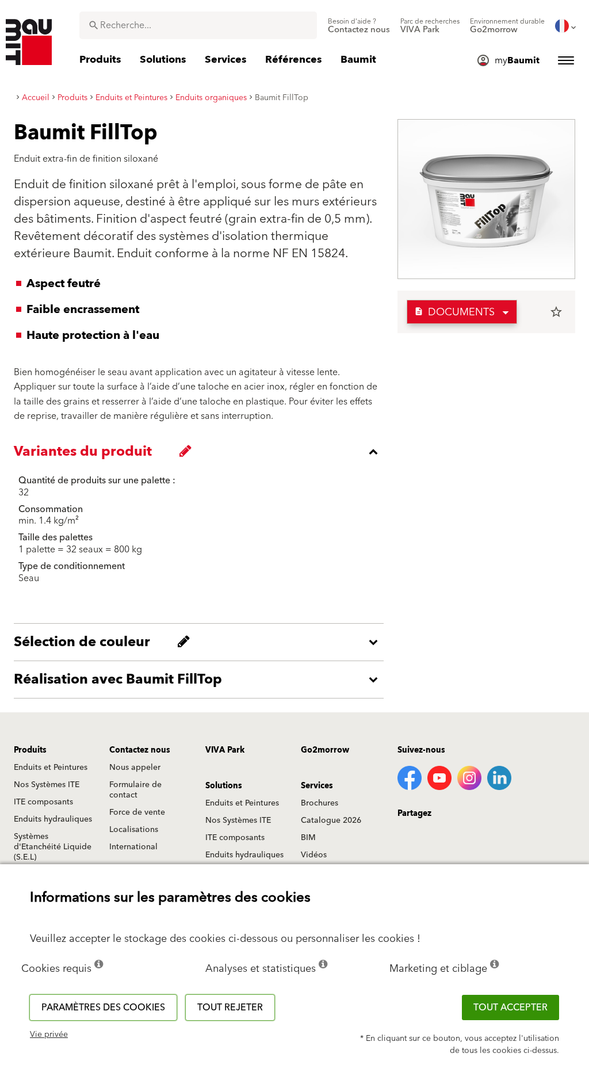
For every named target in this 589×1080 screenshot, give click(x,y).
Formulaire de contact (135, 790)
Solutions (223, 786)
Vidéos (314, 855)
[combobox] (198, 25)
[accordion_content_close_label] (202, 451)
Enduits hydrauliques (53, 819)
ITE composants (43, 802)
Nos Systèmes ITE (46, 785)
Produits (30, 750)
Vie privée (49, 1034)
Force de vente (137, 812)
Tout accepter (510, 1007)
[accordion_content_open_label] (202, 642)
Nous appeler (134, 767)
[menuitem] (359, 26)
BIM (308, 838)
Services (317, 786)
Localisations (133, 830)
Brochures (319, 803)
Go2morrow (325, 750)
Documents (454, 312)
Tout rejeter (230, 1007)
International (133, 847)
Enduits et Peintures (50, 767)
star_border (556, 312)
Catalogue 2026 (331, 820)
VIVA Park (224, 750)
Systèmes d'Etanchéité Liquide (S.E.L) (52, 847)
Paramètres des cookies (103, 1007)
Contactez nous (139, 750)
